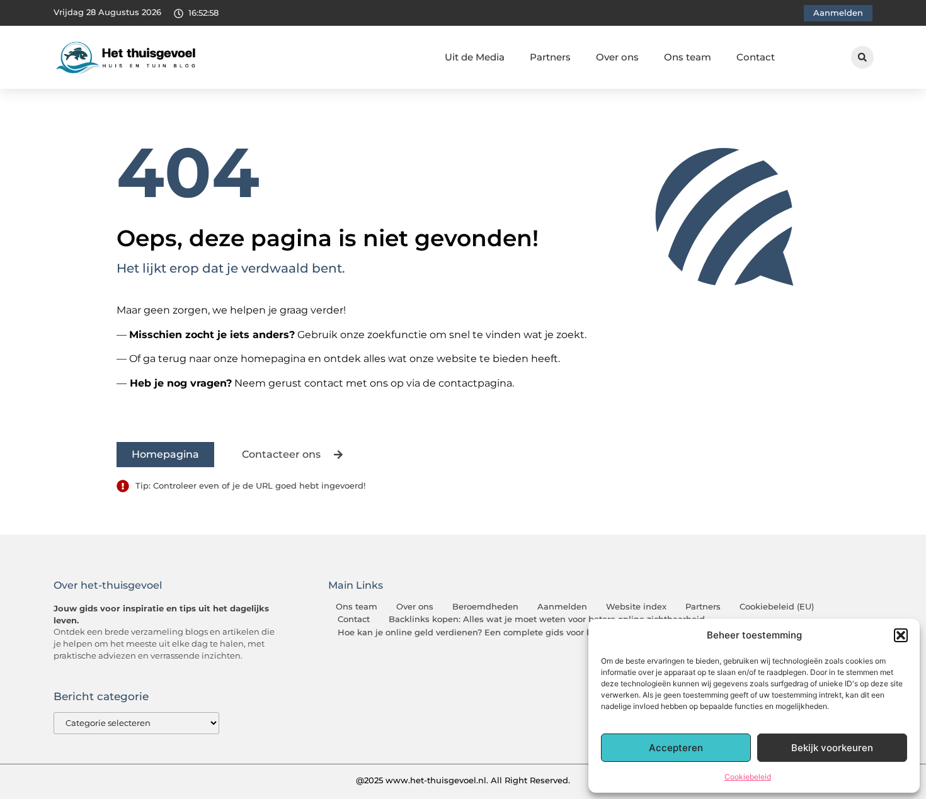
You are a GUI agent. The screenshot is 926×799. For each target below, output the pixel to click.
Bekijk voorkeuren (832, 748)
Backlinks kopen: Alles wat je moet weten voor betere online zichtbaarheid (547, 619)
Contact (755, 57)
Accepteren (676, 748)
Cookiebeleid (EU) (777, 606)
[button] (901, 635)
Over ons (617, 57)
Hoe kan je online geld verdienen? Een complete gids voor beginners (483, 632)
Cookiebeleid (747, 776)
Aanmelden (562, 606)
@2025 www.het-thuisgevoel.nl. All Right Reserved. (463, 780)
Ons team (687, 57)
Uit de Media (475, 57)
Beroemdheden (485, 606)
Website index (636, 606)
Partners (550, 57)
